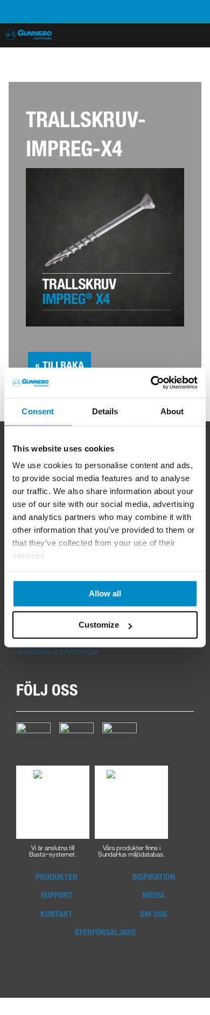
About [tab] (172, 411)
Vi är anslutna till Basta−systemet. (52, 850)
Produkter (57, 876)
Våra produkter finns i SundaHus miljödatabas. (131, 850)
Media (153, 895)
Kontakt (56, 914)
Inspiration (153, 876)
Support (57, 895)
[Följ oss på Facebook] (33, 738)
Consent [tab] (38, 411)
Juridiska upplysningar (57, 651)
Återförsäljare (105, 932)
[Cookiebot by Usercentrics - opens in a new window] (151, 383)
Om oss (153, 914)
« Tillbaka (59, 365)
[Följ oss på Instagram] (76, 738)
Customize (99, 625)
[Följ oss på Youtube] (119, 738)
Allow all (105, 593)
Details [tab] (105, 411)
